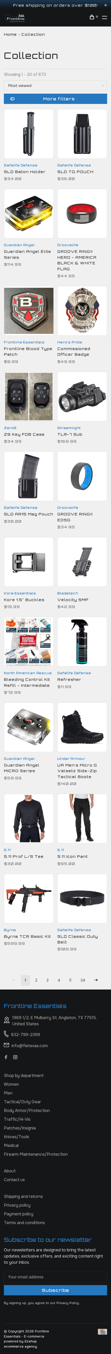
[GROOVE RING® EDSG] (82, 477)
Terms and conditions (24, 1222)
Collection (33, 34)
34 (83, 980)
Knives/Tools (16, 1136)
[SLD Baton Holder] (29, 135)
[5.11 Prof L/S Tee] (29, 819)
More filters (59, 98)
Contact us (14, 1179)
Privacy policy (17, 1205)
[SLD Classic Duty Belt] (82, 899)
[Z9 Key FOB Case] (29, 397)
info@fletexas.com (30, 1045)
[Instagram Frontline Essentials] (15, 1057)
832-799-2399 (25, 1034)
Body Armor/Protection (27, 1110)
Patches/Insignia (20, 1128)
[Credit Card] (102, 1333)
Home (10, 34)
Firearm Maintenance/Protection (36, 1154)
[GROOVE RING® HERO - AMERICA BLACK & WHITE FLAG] (82, 214)
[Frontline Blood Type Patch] (29, 311)
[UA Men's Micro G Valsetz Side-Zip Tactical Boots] (82, 728)
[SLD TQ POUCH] (82, 135)
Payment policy (18, 1214)
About (10, 1171)
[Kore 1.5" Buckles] (29, 563)
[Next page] (96, 980)
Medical (11, 1145)
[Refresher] (82, 642)
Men (8, 1093)
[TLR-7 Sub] (82, 397)
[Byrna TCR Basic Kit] (29, 899)
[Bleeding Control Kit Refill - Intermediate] (29, 642)
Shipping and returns (23, 1196)
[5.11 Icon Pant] (82, 819)
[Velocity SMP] (82, 563)
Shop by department (24, 1075)
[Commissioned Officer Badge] (82, 311)
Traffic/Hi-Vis (17, 1119)
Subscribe (55, 1290)
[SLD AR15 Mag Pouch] (29, 477)
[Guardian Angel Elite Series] (29, 214)
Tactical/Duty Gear (22, 1101)
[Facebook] (6, 1057)
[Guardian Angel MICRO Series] (29, 728)
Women (11, 1084)
